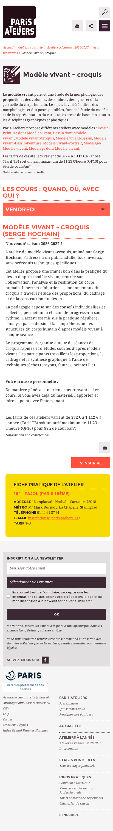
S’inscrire (91, 463)
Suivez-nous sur (23, 660)
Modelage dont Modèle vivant (54, 148)
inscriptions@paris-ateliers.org (54, 518)
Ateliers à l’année (30, 47)
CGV (6, 708)
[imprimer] (77, 25)
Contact (8, 719)
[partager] (91, 25)
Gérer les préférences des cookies (25, 687)
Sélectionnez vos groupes (31, 582)
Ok (56, 614)
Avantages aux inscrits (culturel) (26, 697)
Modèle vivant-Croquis (34, 138)
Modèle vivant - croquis (38, 53)
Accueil (8, 47)
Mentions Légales (15, 725)
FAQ (6, 714)
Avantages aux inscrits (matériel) (26, 703)
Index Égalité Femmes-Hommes (25, 730)
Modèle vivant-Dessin (74, 138)
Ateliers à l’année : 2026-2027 (67, 47)
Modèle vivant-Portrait (62, 143)
